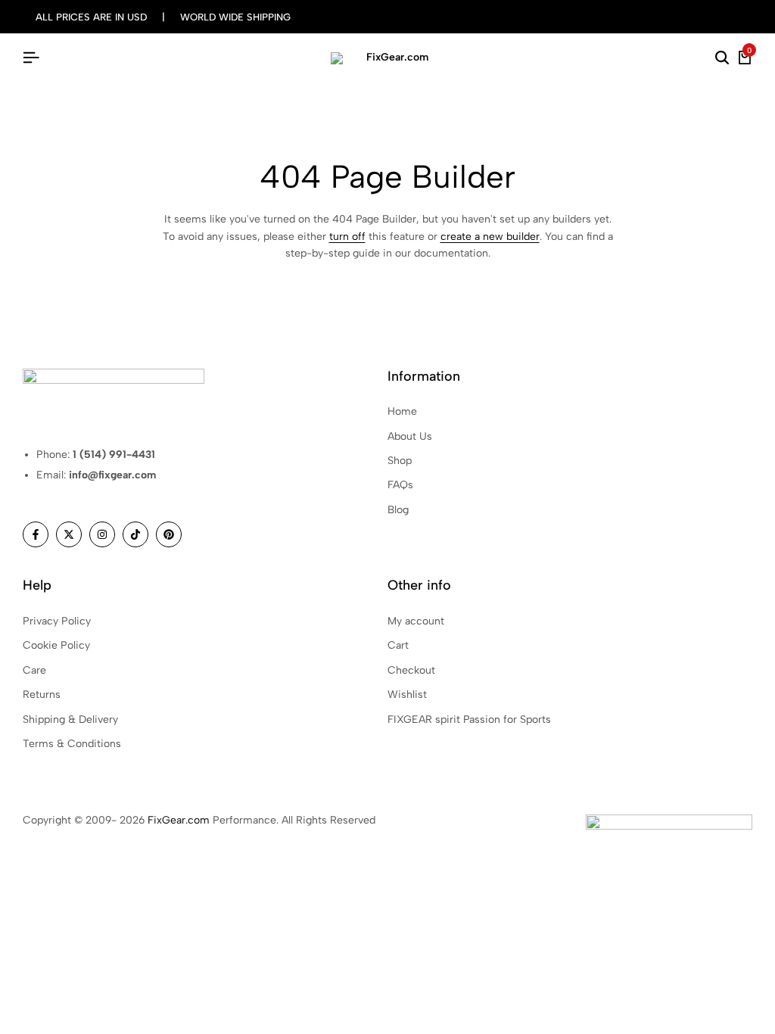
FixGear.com (179, 820)
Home (402, 411)
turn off (347, 236)
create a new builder (490, 236)
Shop (400, 460)
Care (34, 670)
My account (416, 621)
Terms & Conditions (72, 743)
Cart (398, 645)
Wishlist (407, 694)
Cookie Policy (56, 645)
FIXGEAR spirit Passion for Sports (469, 719)
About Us (410, 436)
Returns (42, 694)
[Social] (35, 534)
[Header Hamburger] (31, 58)
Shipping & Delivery (70, 719)
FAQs (400, 484)
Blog (398, 509)
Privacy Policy (57, 621)
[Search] (722, 58)
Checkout (411, 670)
